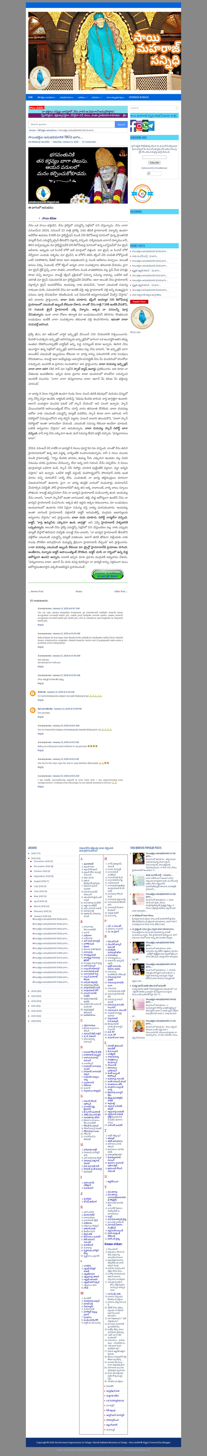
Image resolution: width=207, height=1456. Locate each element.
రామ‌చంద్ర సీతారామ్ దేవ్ (116, 995)
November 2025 (42, 866)
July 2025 (38, 886)
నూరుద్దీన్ (110, 1405)
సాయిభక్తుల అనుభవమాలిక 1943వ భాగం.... (51, 977)
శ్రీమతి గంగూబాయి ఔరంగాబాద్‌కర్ (91, 1121)
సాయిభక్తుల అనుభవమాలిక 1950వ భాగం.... (51, 943)
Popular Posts (139, 302)
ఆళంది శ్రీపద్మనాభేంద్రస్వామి (92, 882)
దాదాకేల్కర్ (88, 1063)
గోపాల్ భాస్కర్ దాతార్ (93, 1128)
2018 (33, 1020)
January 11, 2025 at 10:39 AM (66, 633)
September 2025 (42, 876)
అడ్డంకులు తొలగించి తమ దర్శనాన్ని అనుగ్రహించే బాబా (116, 1254)
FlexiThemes (70, 1450)
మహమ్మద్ (110, 1429)
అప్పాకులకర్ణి (89, 910)
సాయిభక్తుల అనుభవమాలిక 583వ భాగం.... (160, 944)
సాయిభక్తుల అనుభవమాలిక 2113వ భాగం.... (150, 260)
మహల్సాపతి (89, 1308)
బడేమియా (88, 938)
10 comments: (89, 141)
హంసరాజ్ (88, 1171)
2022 (33, 1001)
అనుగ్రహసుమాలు (66, 97)
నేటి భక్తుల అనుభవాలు (46, 97)
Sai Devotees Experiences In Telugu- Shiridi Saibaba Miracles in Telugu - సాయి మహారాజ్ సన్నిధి (101, 1442)
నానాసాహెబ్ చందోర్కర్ (113, 873)
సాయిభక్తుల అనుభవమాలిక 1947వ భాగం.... (55, 137)
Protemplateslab (96, 1450)
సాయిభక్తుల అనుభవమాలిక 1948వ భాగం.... (51, 953)
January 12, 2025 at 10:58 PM (68, 708)
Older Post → (121, 591)
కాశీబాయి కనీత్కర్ (91, 1225)
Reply (41, 624)
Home (30, 97)
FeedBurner (161, 167)
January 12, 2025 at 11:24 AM (60, 691)
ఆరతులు (82, 97)
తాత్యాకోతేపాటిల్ (115, 1154)
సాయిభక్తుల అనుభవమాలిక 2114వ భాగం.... (150, 251)
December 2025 (42, 861)
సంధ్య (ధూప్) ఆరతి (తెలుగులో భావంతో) (149, 985)
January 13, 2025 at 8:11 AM (65, 742)
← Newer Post (35, 591)
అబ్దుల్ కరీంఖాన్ (90, 869)
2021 (33, 1005)
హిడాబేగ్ (110, 1386)
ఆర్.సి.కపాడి (89, 1212)
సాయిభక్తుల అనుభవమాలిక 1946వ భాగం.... (51, 962)
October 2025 (40, 871)
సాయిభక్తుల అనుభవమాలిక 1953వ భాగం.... (51, 928)
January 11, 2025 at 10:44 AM (66, 655)
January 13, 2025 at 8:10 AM (65, 725)
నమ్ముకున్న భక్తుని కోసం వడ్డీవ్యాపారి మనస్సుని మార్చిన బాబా (116, 1286)
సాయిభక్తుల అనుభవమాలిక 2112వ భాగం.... (150, 265)
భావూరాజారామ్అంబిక (91, 1000)
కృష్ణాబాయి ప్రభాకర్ (91, 1255)
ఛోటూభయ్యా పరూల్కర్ (89, 1040)
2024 (33, 991)
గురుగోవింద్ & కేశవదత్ (90, 1138)
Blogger (166, 1442)
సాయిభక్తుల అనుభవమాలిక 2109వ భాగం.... (150, 289)
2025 (33, 858)
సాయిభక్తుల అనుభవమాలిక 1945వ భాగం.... (51, 967)
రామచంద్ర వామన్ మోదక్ (115, 1000)
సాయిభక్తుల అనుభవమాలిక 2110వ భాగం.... (150, 280)
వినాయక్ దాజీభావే (115, 1222)
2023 (33, 996)
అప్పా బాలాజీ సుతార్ (92, 908)
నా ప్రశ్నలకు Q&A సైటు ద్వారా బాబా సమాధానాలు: (153, 929)
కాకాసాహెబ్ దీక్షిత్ (91, 1220)
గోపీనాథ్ (87, 1133)
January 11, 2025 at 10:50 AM (66, 675)
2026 (33, 853)
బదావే (86, 932)
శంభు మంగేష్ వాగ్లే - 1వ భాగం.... (145, 256)
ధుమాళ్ (87, 1087)
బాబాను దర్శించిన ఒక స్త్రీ (117, 1303)
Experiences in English (139, 97)
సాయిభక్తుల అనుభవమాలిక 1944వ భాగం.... (51, 972)
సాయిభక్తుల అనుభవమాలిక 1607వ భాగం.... (161, 965)
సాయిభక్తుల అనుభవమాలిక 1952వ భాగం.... (51, 933)
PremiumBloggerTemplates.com (136, 1450)
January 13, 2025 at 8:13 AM (65, 775)
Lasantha (118, 1450)
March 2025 (40, 906)
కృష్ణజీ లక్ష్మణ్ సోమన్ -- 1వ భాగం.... (146, 285)
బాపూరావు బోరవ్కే (91, 984)
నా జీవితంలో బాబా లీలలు (143, 915)
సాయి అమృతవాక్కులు (115, 97)
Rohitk (42, 691)
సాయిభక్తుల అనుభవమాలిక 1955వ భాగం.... (51, 919)
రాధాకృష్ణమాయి (114, 957)
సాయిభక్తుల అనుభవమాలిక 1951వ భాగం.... (51, 938)
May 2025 (39, 896)
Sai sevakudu (45, 708)
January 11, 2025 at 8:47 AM (66, 608)
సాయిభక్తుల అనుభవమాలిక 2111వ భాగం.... (150, 275)
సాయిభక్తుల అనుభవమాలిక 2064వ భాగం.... (161, 1000)
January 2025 (40, 916)
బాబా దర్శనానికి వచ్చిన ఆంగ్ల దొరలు (146, 294)
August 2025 (40, 881)
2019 (33, 1015)
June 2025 (39, 891)
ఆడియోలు (97, 97)
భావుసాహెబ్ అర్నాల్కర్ (89, 1011)
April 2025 (39, 901)
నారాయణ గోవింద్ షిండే (115, 895)
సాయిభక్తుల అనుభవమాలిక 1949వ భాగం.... (51, 948)
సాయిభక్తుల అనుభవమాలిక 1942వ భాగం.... (51, 981)
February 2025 (41, 911)
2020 (33, 1010)
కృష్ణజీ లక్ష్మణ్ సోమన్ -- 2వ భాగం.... (146, 270)
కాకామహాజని (89, 1217)
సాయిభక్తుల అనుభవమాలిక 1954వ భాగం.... (51, 923)
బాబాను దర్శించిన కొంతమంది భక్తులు (115, 1298)
